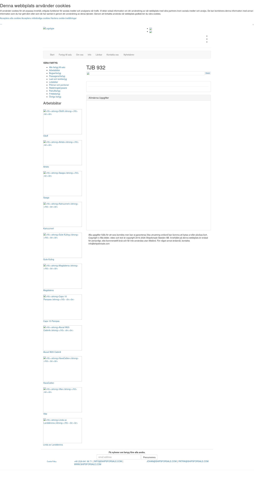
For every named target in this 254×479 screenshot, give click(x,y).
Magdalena (48, 290)
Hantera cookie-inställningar (64, 18)
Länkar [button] (99, 54)
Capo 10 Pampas (51, 321)
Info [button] (89, 54)
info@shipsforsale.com (108, 461)
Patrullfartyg (54, 90)
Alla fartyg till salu (57, 67)
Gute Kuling (48, 259)
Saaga (46, 197)
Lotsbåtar (53, 81)
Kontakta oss (114, 54)
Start (53, 54)
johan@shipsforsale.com (162, 461)
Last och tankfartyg (58, 79)
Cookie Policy (52, 461)
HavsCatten (48, 382)
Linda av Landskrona (53, 444)
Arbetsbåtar (54, 70)
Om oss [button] (79, 54)
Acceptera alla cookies (10, 18)
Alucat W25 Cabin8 (52, 351)
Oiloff (45, 135)
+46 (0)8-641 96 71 (83, 461)
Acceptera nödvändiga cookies (36, 18)
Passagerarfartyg (57, 76)
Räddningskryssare (58, 87)
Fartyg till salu (66, 54)
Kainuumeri (48, 228)
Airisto (46, 166)
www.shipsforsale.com (87, 464)
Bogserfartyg (55, 73)
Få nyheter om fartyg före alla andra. (127, 452)
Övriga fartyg (55, 96)
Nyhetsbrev (129, 54)
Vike (45, 413)
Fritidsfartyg (54, 93)
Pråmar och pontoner (59, 84)
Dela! (208, 73)
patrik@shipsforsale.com (193, 461)
